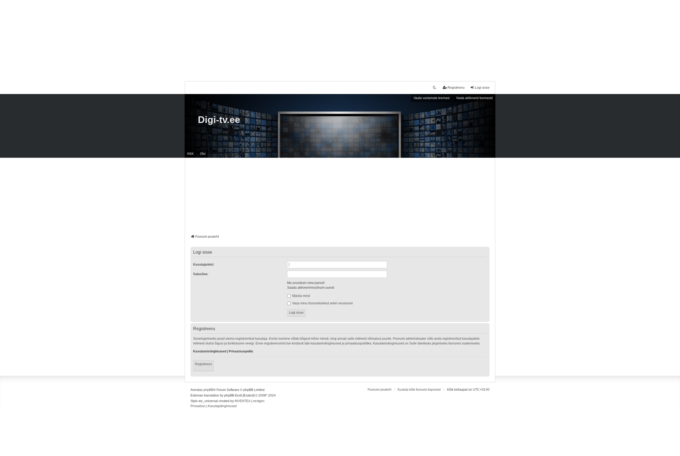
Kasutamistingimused (209, 351)
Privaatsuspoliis (241, 351)
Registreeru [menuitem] (456, 88)
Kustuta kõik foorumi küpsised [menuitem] (419, 389)
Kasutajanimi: (203, 264)
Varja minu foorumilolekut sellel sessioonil (322, 303)
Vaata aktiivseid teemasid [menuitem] (474, 98)
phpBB (208, 390)
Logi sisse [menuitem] (482, 88)
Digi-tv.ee (219, 119)
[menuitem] (198, 406)
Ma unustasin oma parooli (306, 283)
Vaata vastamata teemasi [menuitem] (432, 98)
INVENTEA (242, 401)
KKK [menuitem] (190, 154)
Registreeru (203, 364)
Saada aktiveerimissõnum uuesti (310, 287)
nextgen (259, 401)
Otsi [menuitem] (203, 154)
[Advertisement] (340, 37)
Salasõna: (200, 274)
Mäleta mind (300, 296)
